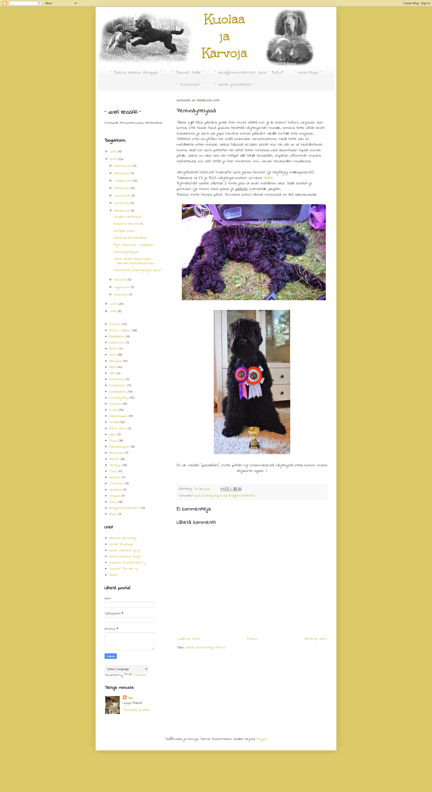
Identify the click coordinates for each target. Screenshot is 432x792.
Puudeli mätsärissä (127, 217)
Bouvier (114, 324)
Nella (112, 434)
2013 (113, 151)
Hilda (112, 367)
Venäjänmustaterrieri (241, 495)
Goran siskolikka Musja (125, 556)
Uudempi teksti (189, 638)
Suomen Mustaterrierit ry (127, 562)
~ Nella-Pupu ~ (308, 72)
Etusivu (252, 638)
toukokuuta (122, 195)
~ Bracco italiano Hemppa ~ (136, 72)
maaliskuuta (123, 180)
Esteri (113, 348)
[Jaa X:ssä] (231, 489)
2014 (113, 159)
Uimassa (115, 489)
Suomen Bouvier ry (123, 568)
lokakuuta (121, 294)
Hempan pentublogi (122, 538)
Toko (112, 471)
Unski (112, 502)
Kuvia (223, 495)
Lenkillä (113, 422)
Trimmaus (116, 483)
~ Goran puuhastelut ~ (235, 84)
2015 (114, 304)
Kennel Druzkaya (121, 544)
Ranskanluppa (119, 446)
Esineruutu (116, 342)
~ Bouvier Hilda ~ (188, 72)
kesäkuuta (122, 203)
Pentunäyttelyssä (126, 252)
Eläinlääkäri (116, 336)
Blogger (261, 739)
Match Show (117, 428)
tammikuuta (123, 166)
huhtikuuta (122, 188)
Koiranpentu (117, 391)
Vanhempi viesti (315, 638)
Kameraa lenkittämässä (130, 237)
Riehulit (114, 459)
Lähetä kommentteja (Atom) (205, 647)
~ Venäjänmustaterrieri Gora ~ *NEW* (249, 72)
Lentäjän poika (124, 230)
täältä (267, 178)
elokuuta (120, 279)
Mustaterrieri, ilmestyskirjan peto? (137, 270)
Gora (197, 495)
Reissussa (116, 453)
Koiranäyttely (210, 495)
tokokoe (114, 477)
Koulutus (115, 404)
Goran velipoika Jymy (124, 550)
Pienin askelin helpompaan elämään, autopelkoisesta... (134, 261)
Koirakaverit (117, 385)
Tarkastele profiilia (136, 710)
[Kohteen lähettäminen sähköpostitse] (222, 489)
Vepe (112, 514)
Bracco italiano (119, 330)
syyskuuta (122, 287)
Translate (139, 675)
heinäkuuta (122, 210)
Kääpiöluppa (118, 416)
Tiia (130, 698)
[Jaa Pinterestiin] (239, 489)
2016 (113, 311)
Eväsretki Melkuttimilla (128, 224)
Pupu (113, 440)
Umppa (114, 496)
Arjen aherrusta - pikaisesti (133, 245)
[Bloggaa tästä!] (227, 489)
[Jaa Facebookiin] (235, 489)
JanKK (113, 575)
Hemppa (115, 361)
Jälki (112, 373)
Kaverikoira (116, 379)
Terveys (115, 465)
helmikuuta (122, 173)
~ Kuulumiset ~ (190, 84)
